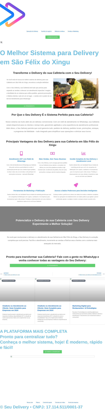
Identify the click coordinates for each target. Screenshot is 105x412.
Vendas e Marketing (73, 31)
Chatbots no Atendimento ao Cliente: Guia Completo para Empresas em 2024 (14, 308)
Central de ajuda (47, 402)
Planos (38, 402)
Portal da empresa (73, 402)
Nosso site (30, 402)
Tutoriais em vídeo (60, 402)
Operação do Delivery (32, 31)
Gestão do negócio (46, 31)
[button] (1, 42)
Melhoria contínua (59, 31)
